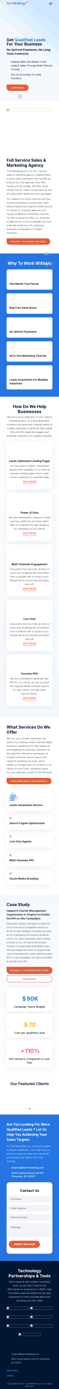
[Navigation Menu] (50, 3)
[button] (26, 1109)
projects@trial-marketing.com (27, 1167)
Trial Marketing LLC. (34, 1383)
